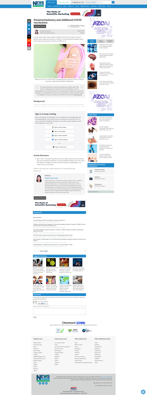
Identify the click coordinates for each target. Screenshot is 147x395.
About (76, 342)
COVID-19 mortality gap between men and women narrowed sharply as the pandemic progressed (65, 288)
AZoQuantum (98, 356)
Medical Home (51, 2)
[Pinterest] (29, 44)
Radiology (97, 177)
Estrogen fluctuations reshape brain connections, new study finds (106, 73)
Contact (77, 354)
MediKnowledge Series (39, 356)
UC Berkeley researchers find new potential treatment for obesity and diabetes (106, 147)
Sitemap (77, 350)
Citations (37, 212)
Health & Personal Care (39, 358)
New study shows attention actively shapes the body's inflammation (106, 55)
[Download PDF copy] (29, 21)
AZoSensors (98, 352)
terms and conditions (106, 376)
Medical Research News (56, 168)
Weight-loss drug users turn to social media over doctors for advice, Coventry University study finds (39, 270)
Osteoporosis (98, 184)
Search (76, 346)
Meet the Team (78, 344)
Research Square (76, 37)
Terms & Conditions (80, 356)
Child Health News (44, 168)
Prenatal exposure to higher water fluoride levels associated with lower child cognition (78, 287)
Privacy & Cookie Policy (80, 358)
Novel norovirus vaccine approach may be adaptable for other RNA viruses (52, 270)
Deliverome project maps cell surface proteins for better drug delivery (105, 119)
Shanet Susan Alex (51, 178)
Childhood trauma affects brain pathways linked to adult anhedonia (105, 46)
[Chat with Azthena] (143, 392)
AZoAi (96, 362)
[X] (29, 37)
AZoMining (97, 354)
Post (35, 317)
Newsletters (78, 348)
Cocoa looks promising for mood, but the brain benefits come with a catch (106, 83)
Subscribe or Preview (99, 171)
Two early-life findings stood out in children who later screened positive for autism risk (65, 270)
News (35, 346)
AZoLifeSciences (99, 360)
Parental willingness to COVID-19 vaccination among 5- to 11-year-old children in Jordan (52, 244)
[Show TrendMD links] (85, 251)
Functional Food (38, 344)
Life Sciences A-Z (59, 348)
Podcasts (36, 368)
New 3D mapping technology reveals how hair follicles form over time (106, 128)
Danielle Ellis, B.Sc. (50, 33)
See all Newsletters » (93, 191)
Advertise (77, 352)
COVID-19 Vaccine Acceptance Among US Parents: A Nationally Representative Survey (52, 235)
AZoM (96, 342)
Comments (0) (37, 170)
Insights (36, 354)
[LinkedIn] (29, 29)
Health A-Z (36, 348)
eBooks (35, 364)
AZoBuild (97, 358)
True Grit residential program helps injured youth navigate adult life (105, 156)
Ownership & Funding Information (83, 362)
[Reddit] (29, 40)
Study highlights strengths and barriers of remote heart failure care (106, 137)
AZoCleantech (98, 346)
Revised (82, 33)
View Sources (78, 95)
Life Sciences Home (64, 2)
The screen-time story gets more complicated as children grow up (78, 269)
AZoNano (97, 344)
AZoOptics (97, 348)
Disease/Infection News (69, 168)
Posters (35, 366)
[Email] (29, 48)
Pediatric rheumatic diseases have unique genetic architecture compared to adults (51, 287)
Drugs (35, 362)
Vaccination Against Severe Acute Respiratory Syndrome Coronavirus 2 (49, 220)
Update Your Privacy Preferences (103, 383)
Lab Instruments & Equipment (62, 346)
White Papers (37, 350)
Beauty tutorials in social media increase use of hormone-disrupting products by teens (39, 288)
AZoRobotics (98, 350)
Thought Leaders (38, 352)
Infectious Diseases (100, 169)
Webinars (57, 356)
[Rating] (29, 25)
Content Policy (78, 360)
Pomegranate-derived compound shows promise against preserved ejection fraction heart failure (106, 65)
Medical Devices (38, 360)
